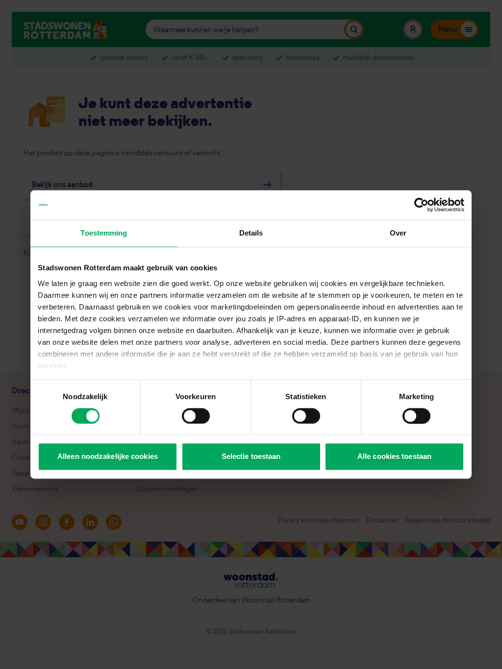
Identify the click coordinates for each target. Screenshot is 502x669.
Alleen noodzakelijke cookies (107, 457)
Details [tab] (251, 233)
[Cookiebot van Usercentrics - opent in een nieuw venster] (421, 204)
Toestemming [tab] (103, 233)
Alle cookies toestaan (394, 457)
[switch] (196, 416)
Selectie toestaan (251, 457)
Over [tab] (398, 233)
